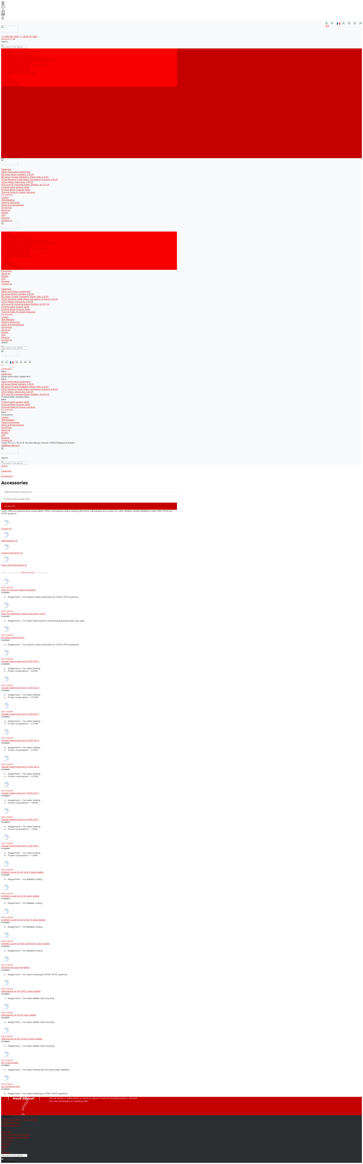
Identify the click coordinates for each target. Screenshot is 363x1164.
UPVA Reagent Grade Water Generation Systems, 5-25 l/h (29, 60)
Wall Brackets (7, 80)
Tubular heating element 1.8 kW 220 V (20, 793)
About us (5, 146)
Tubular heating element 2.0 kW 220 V (20, 767)
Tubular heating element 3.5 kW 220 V (20, 661)
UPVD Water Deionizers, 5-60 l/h (17, 62)
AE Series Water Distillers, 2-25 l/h (17, 55)
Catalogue (6, 106)
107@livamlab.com (10, 1125)
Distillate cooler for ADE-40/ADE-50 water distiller (25, 943)
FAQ (3, 151)
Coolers (5, 78)
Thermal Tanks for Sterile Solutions (18, 72)
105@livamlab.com (10, 445)
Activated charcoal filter (13, 637)
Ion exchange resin (10, 1086)
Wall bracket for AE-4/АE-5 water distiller (21, 991)
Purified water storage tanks (15, 67)
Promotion (6, 144)
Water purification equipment (15, 52)
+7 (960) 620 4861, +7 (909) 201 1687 (19, 36)
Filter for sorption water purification (18, 590)
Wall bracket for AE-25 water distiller (18, 1015)
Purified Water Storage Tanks (15, 70)
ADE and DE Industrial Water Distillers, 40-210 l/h (25, 65)
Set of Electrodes (9, 1062)
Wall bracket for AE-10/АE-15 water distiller (22, 1039)
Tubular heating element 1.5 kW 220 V (20, 819)
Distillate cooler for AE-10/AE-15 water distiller (23, 920)
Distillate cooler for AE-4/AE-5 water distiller (22, 872)
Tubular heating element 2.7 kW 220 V (20, 714)
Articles (4, 149)
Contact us (6, 157)
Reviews (5, 154)
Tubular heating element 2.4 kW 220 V (20, 740)
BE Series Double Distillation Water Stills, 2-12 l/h (25, 57)
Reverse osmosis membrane (15, 967)
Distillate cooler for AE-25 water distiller (20, 896)
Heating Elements (10, 83)
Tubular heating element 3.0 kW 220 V (20, 687)
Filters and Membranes (12, 85)
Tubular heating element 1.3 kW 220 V (20, 846)
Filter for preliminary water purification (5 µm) (23, 613)
